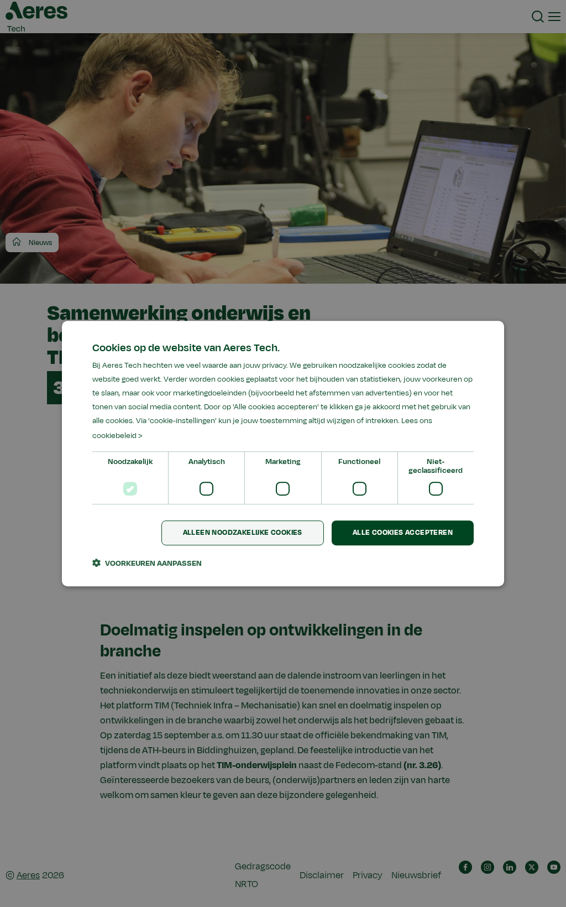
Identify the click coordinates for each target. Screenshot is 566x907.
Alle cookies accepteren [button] (403, 533)
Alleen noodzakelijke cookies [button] (242, 533)
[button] (147, 563)
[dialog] (283, 453)
